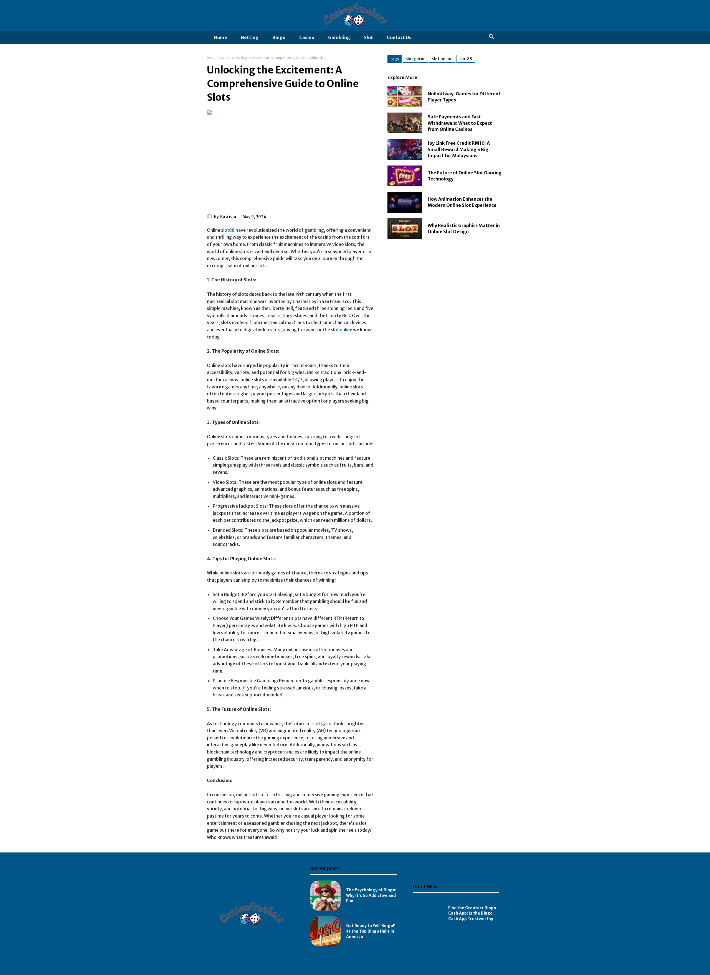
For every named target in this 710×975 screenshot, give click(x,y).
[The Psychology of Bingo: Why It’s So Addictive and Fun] (325, 895)
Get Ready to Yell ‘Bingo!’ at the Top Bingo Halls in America (370, 931)
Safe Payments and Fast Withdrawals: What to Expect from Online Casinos (460, 123)
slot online (341, 329)
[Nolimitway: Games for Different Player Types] (404, 96)
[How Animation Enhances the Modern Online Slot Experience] (404, 202)
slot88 (228, 230)
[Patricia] (210, 216)
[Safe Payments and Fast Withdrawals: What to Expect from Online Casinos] (404, 123)
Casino (223, 58)
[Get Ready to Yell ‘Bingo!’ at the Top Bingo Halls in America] (325, 931)
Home (211, 58)
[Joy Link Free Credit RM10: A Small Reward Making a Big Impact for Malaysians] (404, 149)
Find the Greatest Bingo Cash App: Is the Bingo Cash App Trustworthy (472, 913)
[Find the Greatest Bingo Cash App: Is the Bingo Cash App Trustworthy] (428, 913)
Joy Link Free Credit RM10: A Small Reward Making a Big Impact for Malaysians (459, 149)
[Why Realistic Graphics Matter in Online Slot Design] (404, 228)
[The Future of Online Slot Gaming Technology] (404, 176)
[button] (491, 37)
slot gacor (322, 723)
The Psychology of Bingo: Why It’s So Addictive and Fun (371, 895)
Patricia (228, 216)
